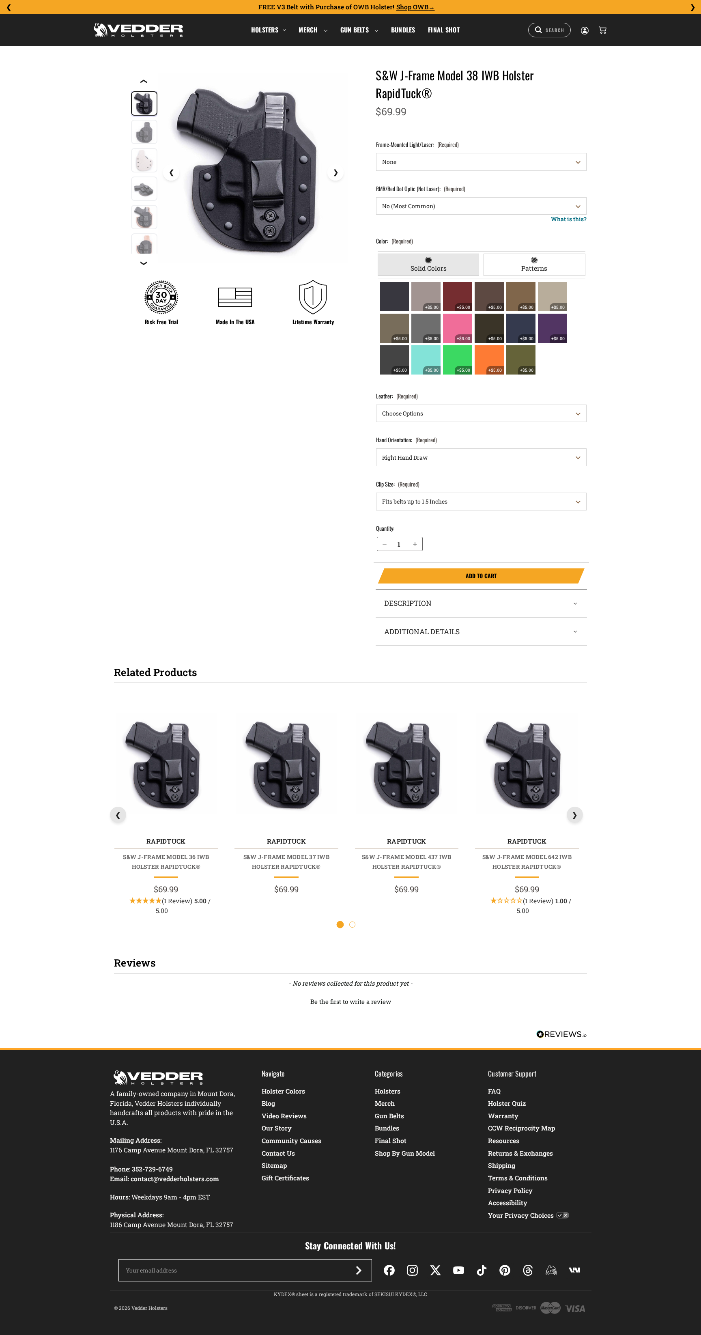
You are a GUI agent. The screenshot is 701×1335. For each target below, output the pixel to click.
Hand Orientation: (406, 439)
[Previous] (8, 7)
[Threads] (528, 1270)
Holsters (264, 29)
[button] (350, 1000)
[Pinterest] (505, 1270)
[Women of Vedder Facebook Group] (551, 1270)
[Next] (692, 7)
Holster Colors (283, 1091)
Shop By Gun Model (405, 1153)
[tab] (429, 265)
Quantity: (385, 528)
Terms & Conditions (518, 1178)
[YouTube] (458, 1270)
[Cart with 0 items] (602, 30)
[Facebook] (389, 1270)
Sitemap (274, 1165)
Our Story (277, 1128)
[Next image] (335, 172)
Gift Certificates (285, 1178)
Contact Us (278, 1153)
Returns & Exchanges (520, 1153)
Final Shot (444, 29)
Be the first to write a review (350, 1001)
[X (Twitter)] (435, 1270)
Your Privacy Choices (521, 1215)
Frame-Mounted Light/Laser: (417, 144)
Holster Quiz (507, 1103)
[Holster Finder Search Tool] (549, 30)
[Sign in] (584, 30)
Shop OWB (412, 7)
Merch (309, 29)
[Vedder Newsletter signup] (358, 1270)
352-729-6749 (152, 1169)
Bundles (403, 29)
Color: (394, 241)
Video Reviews (284, 1115)
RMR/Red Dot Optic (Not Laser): (420, 188)
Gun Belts (355, 29)
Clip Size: (397, 484)
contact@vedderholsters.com (175, 1178)
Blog (268, 1103)
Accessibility (507, 1202)
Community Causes (291, 1140)
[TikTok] (481, 1270)
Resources (503, 1140)
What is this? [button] (569, 219)
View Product (166, 766)
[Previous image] (171, 172)
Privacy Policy (510, 1190)
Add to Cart (437, 576)
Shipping (501, 1165)
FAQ (494, 1091)
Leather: (397, 396)
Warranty (503, 1115)
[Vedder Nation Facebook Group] (574, 1270)
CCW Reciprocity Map (521, 1128)
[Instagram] (412, 1270)
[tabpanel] (481, 328)
